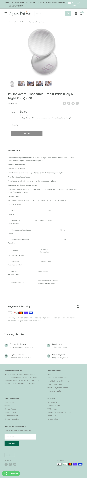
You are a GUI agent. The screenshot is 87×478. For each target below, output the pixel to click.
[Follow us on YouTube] (14, 464)
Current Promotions (12, 419)
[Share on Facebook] (64, 103)
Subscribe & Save (76, 4)
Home (6, 22)
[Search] (68, 13)
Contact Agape (10, 409)
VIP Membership (53, 405)
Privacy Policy (52, 419)
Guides (7, 405)
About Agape (9, 402)
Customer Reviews (11, 416)
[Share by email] (77, 103)
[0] (80, 13)
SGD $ (8, 455)
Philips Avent (13, 103)
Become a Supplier (54, 391)
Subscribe (11, 444)
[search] (50, 13)
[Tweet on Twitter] (73, 103)
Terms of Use (52, 416)
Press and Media (11, 412)
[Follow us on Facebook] (6, 464)
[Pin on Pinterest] (68, 103)
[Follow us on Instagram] (10, 464)
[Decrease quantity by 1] (22, 125)
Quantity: (14, 125)
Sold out (27, 133)
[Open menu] (6, 13)
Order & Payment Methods (57, 388)
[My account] (76, 13)
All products (14, 22)
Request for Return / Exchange (59, 412)
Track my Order (53, 402)
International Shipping (55, 384)
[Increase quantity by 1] (34, 125)
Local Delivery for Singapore (58, 381)
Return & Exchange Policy (56, 378)
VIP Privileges (52, 409)
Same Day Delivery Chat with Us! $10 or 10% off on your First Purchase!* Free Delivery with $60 (35, 4)
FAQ (49, 374)
